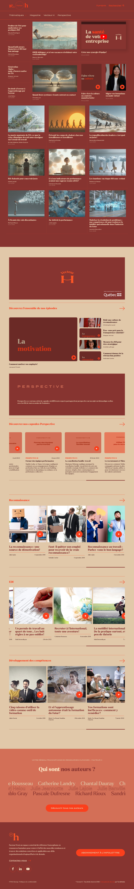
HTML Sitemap (13, 882)
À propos (101, 5)
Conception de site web (108, 882)
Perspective (64, 15)
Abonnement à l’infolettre (100, 852)
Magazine (35, 15)
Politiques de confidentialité (28, 882)
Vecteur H (49, 15)
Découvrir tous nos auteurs (67, 808)
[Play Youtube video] (103, 36)
